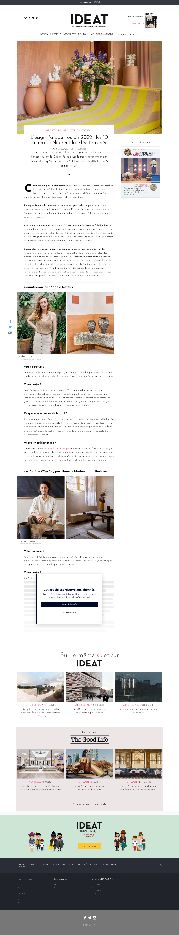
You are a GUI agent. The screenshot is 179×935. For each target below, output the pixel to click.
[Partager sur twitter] (10, 327)
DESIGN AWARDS (104, 35)
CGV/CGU (44, 865)
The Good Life (84, 2)
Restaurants (144, 782)
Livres (56, 891)
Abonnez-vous (89, 846)
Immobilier (47, 782)
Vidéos (134, 34)
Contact (94, 865)
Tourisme (88, 35)
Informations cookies (63, 865)
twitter (25, 18)
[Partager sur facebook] (10, 321)
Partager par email (10, 333)
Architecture (71, 131)
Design (44, 35)
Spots (19, 897)
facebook (29, 18)
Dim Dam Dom (96, 894)
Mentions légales (28, 865)
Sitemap (22, 867)
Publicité (82, 865)
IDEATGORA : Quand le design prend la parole (144, 154)
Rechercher (37, 18)
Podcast (122, 34)
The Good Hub (96, 891)
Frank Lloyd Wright (58, 449)
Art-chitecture (72, 35)
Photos (19, 903)
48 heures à (95, 782)
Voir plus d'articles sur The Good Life (89, 804)
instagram (33, 18)
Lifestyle (55, 35)
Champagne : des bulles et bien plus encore (144, 177)
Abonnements (59, 885)
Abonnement (109, 865)
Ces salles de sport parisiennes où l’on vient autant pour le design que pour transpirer (135, 191)
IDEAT (97, 2)
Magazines (58, 888)
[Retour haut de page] (160, 865)
